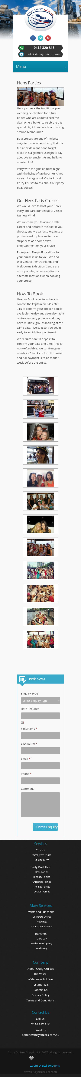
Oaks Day (42, 938)
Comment (27, 788)
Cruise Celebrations (41, 926)
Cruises (40, 850)
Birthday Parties (41, 876)
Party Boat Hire (40, 867)
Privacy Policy (41, 995)
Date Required (30, 709)
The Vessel (40, 974)
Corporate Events (42, 916)
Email (25, 758)
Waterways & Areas (40, 979)
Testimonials (40, 984)
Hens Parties (41, 871)
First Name (29, 728)
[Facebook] (33, 38)
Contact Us (40, 990)
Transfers (41, 934)
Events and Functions (40, 912)
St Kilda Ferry (42, 859)
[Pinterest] (48, 38)
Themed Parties (42, 886)
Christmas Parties (41, 881)
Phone (26, 774)
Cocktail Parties (42, 891)
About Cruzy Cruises (41, 968)
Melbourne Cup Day (41, 943)
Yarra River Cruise (41, 854)
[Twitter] (40, 38)
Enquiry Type (29, 693)
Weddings (42, 921)
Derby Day (41, 948)
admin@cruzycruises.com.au (40, 1035)
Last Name (29, 743)
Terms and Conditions (40, 1000)
